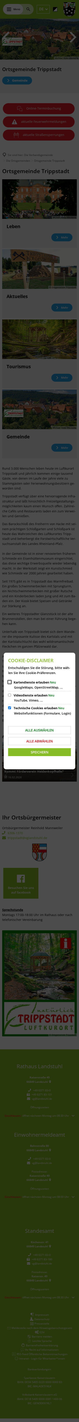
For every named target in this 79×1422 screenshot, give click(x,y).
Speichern (39, 752)
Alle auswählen (39, 730)
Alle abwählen (39, 741)
